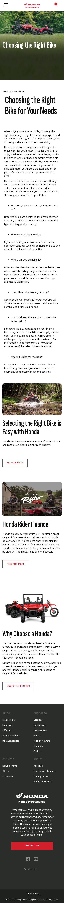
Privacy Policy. (51, 899)
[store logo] (32, 5)
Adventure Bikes (10, 735)
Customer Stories (18, 686)
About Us (38, 765)
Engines (38, 751)
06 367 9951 (33, 893)
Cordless (38, 719)
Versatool (38, 745)
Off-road (6, 730)
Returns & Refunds (43, 781)
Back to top (30, 869)
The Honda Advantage (45, 770)
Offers (5, 770)
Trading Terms (41, 776)
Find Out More (16, 564)
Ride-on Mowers (42, 740)
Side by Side (8, 719)
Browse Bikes (15, 462)
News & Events (9, 765)
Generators (39, 724)
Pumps (37, 735)
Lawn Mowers (40, 730)
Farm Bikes (7, 724)
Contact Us (32, 845)
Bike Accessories (10, 740)
